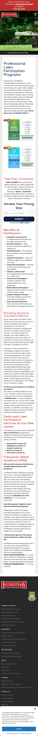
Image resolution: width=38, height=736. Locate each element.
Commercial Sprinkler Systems (13, 639)
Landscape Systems (9, 642)
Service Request (7, 698)
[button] (35, 709)
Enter (31, 213)
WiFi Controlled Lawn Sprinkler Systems (16, 687)
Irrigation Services (8, 605)
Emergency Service (9, 625)
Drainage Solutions (8, 645)
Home (3, 53)
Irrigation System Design (11, 684)
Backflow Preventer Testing (12, 622)
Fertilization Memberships (11, 656)
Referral (4, 705)
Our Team (5, 667)
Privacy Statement (25, 733)
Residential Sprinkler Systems (13, 633)
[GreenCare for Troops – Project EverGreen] (32, 596)
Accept (19, 729)
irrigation (11, 398)
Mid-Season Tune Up (9, 612)
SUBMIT (19, 219)
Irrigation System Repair (10, 619)
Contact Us (5, 691)
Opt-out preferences (13, 733)
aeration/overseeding (14, 555)
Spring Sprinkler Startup (10, 609)
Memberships (6, 649)
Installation (5, 629)
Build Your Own (7, 681)
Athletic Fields (6, 636)
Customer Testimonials (10, 673)
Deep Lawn (24, 223)
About (3, 660)
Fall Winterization (8, 615)
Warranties (5, 670)
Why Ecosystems (8, 664)
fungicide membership (14, 564)
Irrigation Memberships (10, 653)
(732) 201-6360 (19, 9)
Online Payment (7, 695)
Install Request (7, 701)
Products (4, 677)
